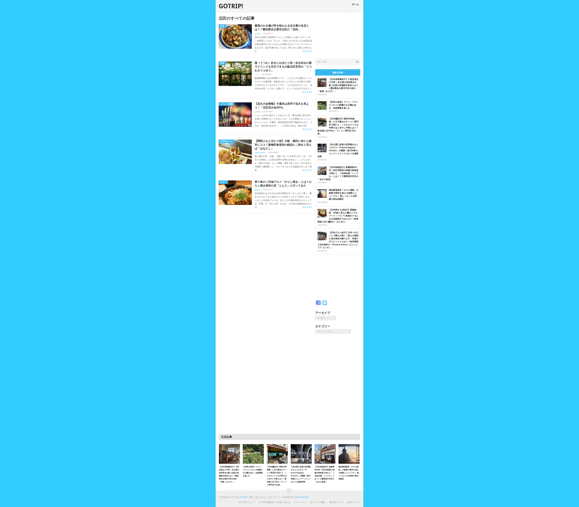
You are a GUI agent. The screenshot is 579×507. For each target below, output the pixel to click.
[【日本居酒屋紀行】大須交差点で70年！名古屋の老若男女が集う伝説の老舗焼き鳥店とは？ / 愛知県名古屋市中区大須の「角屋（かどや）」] (229, 454)
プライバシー (300, 502)
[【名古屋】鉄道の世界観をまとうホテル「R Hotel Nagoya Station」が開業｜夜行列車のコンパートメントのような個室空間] (301, 454)
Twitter (324, 302)
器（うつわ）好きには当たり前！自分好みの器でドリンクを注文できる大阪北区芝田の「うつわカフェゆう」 (283, 66)
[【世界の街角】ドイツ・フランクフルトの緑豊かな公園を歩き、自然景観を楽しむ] (253, 454)
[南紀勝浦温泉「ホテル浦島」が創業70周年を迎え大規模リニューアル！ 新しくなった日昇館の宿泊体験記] (349, 454)
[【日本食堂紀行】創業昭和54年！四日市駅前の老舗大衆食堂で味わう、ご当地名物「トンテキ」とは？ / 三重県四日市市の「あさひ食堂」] (325, 454)
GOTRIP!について (246, 502)
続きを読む (307, 51)
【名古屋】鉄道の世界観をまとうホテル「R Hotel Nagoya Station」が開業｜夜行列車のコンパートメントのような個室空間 (338, 150)
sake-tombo (260, 152)
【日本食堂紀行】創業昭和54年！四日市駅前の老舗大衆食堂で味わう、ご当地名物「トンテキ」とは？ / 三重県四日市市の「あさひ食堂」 (338, 173)
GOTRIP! (231, 6)
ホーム (355, 4)
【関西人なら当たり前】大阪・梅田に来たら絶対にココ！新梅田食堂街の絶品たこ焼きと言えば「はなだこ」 (283, 144)
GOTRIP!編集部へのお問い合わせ (274, 502)
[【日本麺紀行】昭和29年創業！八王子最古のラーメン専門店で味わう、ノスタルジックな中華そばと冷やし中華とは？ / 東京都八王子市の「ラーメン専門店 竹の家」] (277, 454)
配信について (354, 502)
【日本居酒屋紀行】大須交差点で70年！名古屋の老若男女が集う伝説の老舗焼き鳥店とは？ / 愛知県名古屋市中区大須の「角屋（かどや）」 (338, 85)
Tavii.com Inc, (302, 497)
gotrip (257, 33)
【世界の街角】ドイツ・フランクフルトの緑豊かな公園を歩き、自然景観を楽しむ (343, 105)
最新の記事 (337, 72)
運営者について (336, 502)
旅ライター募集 (317, 502)
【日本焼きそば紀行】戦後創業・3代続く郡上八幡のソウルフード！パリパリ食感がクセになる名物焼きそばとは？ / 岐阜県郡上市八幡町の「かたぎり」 (338, 215)
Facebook (318, 302)
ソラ (257, 74)
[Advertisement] (337, 35)
